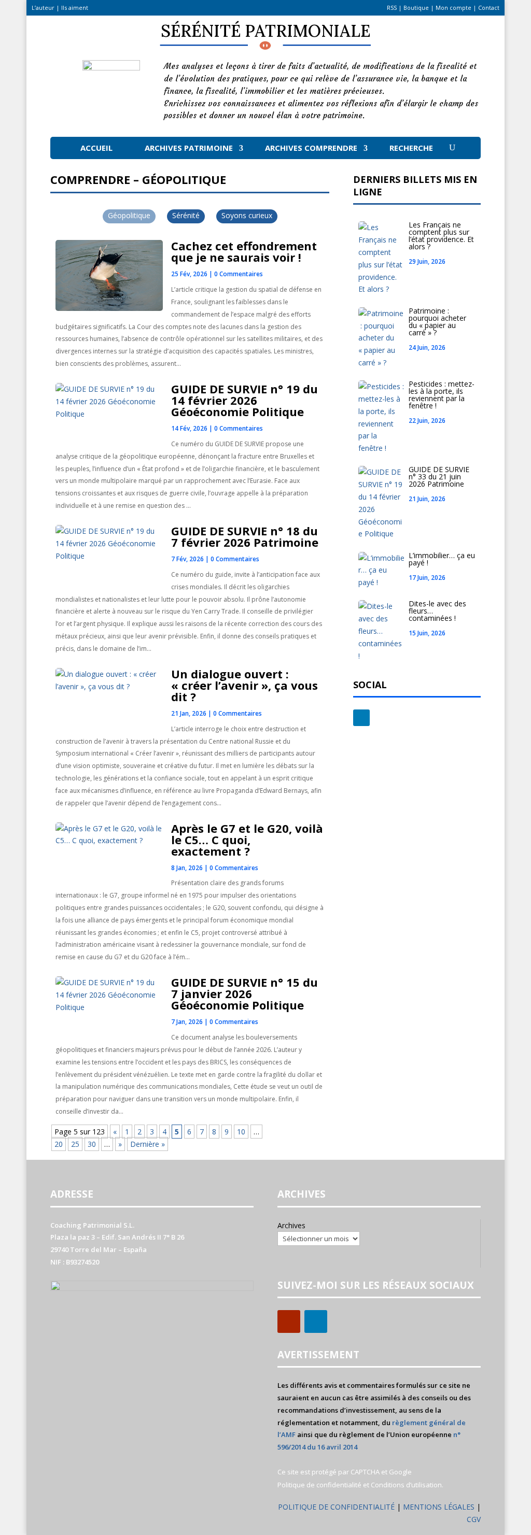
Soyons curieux (246, 215)
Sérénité (186, 215)
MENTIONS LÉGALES (440, 1507)
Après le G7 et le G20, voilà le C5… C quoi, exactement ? (247, 839)
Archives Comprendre (311, 148)
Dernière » (147, 1144)
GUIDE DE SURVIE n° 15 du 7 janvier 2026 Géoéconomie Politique (244, 993)
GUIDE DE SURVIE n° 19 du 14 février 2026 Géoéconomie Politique (244, 400)
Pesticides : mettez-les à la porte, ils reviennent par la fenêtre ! (441, 394)
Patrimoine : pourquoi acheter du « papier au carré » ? (437, 321)
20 (58, 1144)
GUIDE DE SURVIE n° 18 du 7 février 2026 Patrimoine (244, 536)
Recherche (411, 148)
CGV (474, 1519)
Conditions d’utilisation (406, 1484)
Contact (488, 7)
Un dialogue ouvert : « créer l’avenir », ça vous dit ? (244, 685)
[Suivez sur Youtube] (288, 1321)
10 (241, 1131)
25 (75, 1144)
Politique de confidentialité (319, 1484)
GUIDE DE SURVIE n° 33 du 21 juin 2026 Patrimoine (439, 476)
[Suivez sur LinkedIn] (361, 717)
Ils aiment (74, 7)
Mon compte (453, 7)
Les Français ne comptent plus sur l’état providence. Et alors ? (441, 235)
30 (92, 1144)
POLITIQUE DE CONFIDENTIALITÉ (336, 1507)
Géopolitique (129, 215)
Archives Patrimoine (189, 148)
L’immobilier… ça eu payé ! (442, 558)
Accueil (96, 148)
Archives (291, 1225)
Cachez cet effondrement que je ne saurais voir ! (244, 251)
